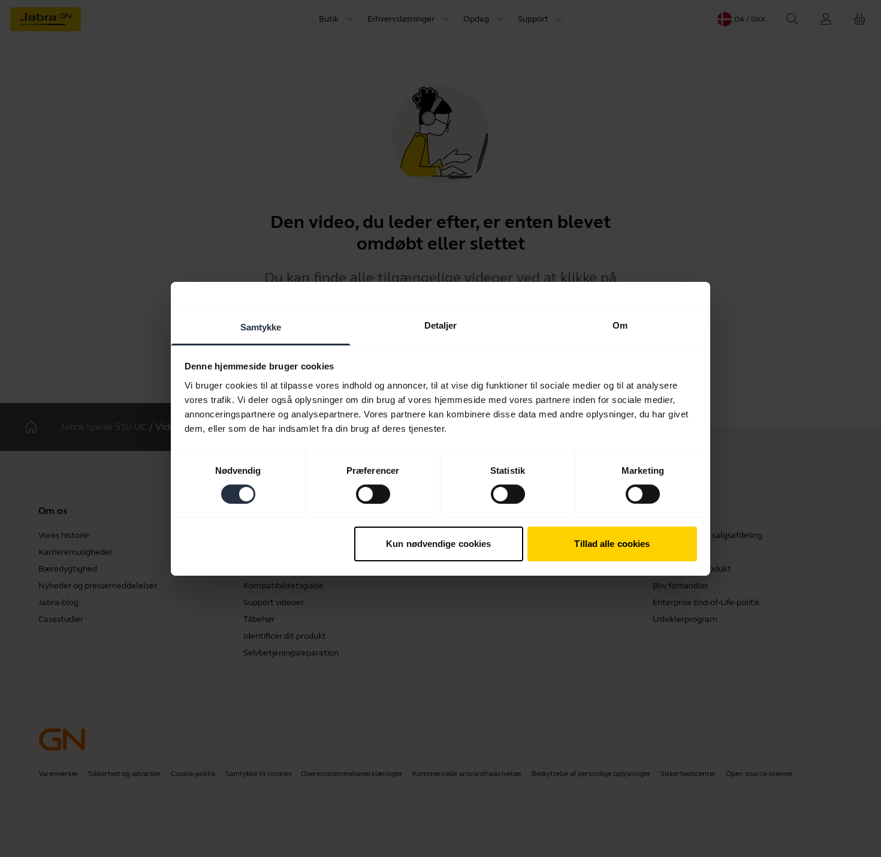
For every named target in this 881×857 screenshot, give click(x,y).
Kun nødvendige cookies (438, 544)
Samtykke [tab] (261, 326)
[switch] (373, 494)
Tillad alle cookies (612, 544)
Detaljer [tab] (440, 325)
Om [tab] (620, 325)
